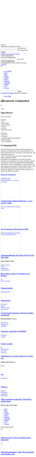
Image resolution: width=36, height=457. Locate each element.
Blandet (6, 78)
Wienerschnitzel (7, 288)
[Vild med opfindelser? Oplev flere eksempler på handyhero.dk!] (5, 448)
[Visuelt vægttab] (5, 340)
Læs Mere (4, 93)
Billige (6, 76)
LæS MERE (8, 71)
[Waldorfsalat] (5, 297)
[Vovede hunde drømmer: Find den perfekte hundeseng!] (5, 309)
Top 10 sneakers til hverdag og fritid (14, 229)
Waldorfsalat (6, 301)
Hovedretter (10, 93)
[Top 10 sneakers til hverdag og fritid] (11, 225)
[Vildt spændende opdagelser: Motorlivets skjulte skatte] (5, 396)
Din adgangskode (23, 50)
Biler (5, 74)
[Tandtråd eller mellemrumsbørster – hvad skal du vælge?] (11, 197)
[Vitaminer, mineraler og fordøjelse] (5, 328)
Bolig (6, 79)
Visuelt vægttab (6, 344)
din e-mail (21, 59)
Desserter (7, 81)
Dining (6, 84)
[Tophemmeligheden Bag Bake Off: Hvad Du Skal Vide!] (11, 252)
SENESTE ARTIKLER (8, 175)
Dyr (5, 86)
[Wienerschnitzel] (5, 284)
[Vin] (5, 371)
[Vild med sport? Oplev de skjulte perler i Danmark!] (5, 434)
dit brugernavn (22, 48)
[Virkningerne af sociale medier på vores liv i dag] (5, 352)
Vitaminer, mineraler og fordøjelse (13, 331)
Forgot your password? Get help (10, 54)
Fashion (6, 88)
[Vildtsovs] (5, 383)
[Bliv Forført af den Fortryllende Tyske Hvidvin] (5, 270)
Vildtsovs (4, 387)
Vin (2, 375)
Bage (5, 73)
